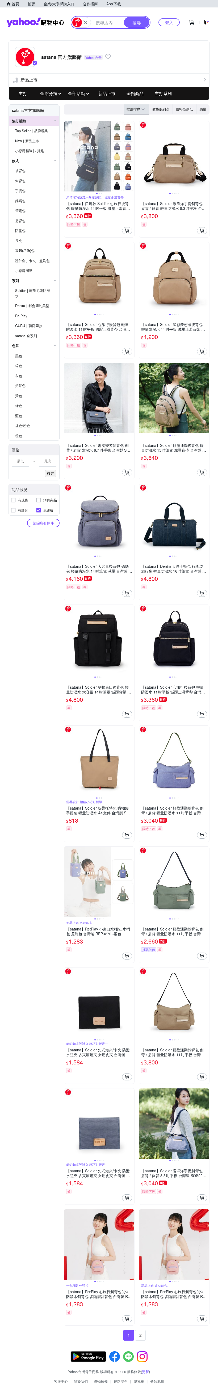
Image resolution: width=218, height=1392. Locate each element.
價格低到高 (160, 109)
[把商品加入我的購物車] (127, 230)
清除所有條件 (43, 522)
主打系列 (163, 93)
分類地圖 (157, 1381)
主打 (23, 93)
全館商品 (135, 93)
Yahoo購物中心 (35, 22)
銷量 (202, 109)
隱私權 (139, 1381)
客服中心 (61, 1381)
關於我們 (81, 1381)
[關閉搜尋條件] (85, 22)
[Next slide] (130, 156)
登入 (169, 22)
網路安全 (121, 1381)
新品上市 (28, 80)
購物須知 (101, 1381)
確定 (50, 473)
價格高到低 (184, 109)
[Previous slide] (67, 156)
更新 (145, 1371)
